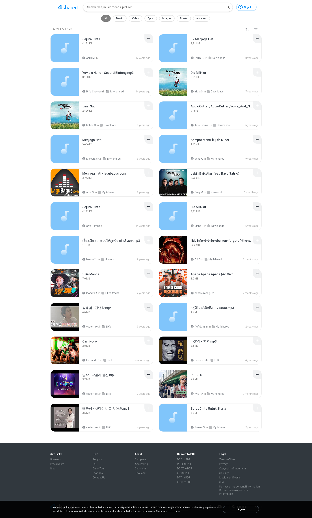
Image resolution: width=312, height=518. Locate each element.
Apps (151, 18)
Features (98, 473)
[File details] (65, 48)
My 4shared (215, 259)
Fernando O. (93, 360)
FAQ (95, 464)
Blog (52, 468)
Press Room (57, 464)
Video (135, 18)
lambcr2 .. (91, 259)
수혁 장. (199, 393)
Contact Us (99, 477)
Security (224, 473)
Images (166, 18)
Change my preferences (168, 511)
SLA (221, 482)
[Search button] (228, 7)
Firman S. (200, 427)
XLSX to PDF (184, 482)
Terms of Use (227, 459)
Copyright (140, 468)
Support (97, 459)
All (105, 18)
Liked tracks (112, 293)
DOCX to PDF (184, 468)
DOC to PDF (183, 459)
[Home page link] (67, 7)
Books (184, 18)
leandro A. (92, 293)
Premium (55, 459)
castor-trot (92, 326)
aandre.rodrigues (204, 293)
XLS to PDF (183, 473)
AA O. (198, 259)
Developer (140, 473)
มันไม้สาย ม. (201, 326)
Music (119, 18)
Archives (201, 18)
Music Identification (230, 477)
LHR (108, 326)
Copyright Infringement (232, 468)
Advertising (141, 464)
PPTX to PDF (184, 464)
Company (140, 459)
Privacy (223, 464)
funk (110, 360)
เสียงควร (110, 259)
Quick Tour (99, 468)
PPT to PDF (183, 477)
